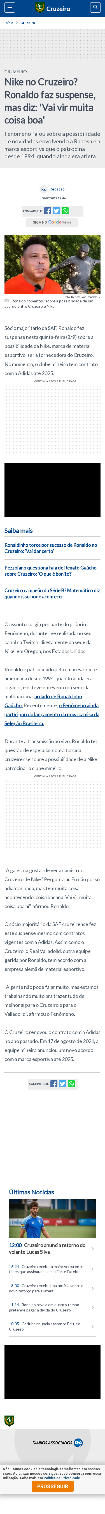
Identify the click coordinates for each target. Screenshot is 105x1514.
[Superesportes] (39, 8)
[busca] (95, 7)
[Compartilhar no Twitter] (56, 212)
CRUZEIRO (15, 71)
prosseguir (52, 1486)
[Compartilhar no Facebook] (47, 212)
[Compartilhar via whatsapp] (65, 211)
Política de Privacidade (62, 1478)
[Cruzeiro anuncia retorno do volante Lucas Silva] (52, 1218)
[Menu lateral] (9, 7)
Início (8, 23)
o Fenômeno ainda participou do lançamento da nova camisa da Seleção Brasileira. (51, 714)
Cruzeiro (27, 23)
